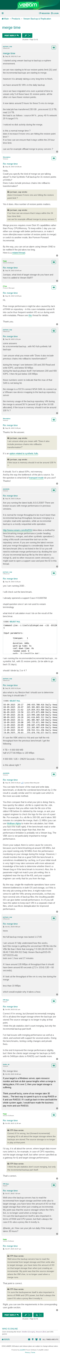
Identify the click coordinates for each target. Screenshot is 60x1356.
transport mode (36, 477)
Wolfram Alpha (14, 823)
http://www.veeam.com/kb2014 (17, 530)
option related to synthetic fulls (23, 453)
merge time (11, 27)
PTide (5, 286)
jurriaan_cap (7, 46)
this (30, 315)
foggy (5, 261)
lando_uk (6, 1064)
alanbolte (6, 489)
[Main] (30, 5)
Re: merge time (10, 164)
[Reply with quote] (54, 47)
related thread (18, 252)
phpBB (22, 1350)
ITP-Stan (6, 1000)
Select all (15, 622)
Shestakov (6, 157)
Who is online (10, 1329)
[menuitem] (55, 13)
